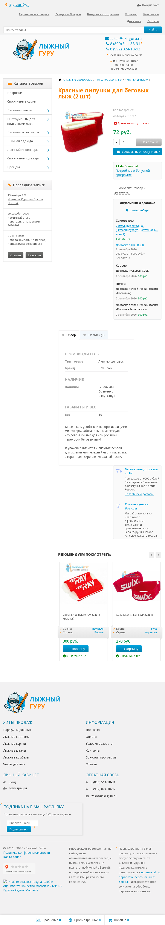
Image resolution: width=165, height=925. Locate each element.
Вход (12, 782)
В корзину (77, 648)
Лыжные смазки (19, 110)
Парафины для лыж (17, 730)
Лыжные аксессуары (23, 132)
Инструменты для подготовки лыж (21, 121)
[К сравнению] (102, 648)
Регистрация (17, 788)
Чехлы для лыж (14, 764)
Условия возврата (99, 743)
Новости (34, 255)
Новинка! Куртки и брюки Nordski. (25, 201)
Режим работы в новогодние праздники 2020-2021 (24, 221)
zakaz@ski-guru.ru (125, 38)
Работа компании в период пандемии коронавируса (27, 242)
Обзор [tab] (71, 335)
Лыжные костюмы (16, 737)
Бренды (13, 167)
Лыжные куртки (14, 743)
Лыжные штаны (14, 750)
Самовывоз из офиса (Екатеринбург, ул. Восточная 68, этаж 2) (137, 230)
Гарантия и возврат (34, 14)
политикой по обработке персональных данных (139, 877)
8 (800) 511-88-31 (125, 43)
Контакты (151, 14)
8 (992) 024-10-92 (125, 49)
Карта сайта (12, 857)
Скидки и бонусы (68, 14)
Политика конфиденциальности (26, 852)
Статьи (15, 255)
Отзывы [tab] (97, 335)
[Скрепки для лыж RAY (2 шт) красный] (83, 586)
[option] (83, 611)
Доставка (134, 21)
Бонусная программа (103, 14)
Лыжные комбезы (16, 757)
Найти (152, 30)
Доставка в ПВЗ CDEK (130, 245)
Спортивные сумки (21, 101)
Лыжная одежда (20, 141)
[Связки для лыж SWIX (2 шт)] (136, 586)
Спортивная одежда (23, 158)
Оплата (153, 21)
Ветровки (14, 92)
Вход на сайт (150, 5)
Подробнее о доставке (139, 494)
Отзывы (131, 14)
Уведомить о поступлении (141, 151)
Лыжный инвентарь (22, 149)
